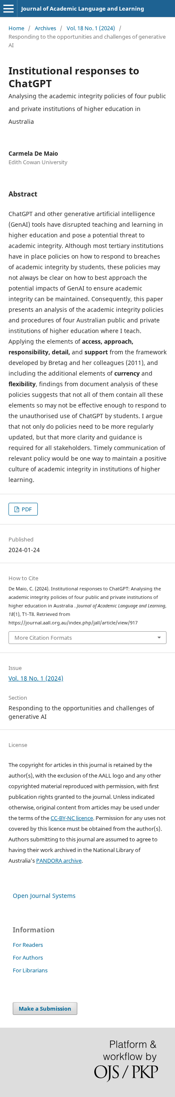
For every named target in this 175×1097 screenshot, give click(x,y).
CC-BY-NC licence (72, 818)
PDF (26, 509)
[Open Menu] (8, 8)
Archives (45, 28)
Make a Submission (45, 1008)
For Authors (28, 957)
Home (16, 28)
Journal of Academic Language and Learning (82, 8)
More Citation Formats (43, 637)
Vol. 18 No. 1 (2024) (91, 28)
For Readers (28, 945)
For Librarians (30, 970)
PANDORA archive (59, 860)
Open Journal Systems (44, 896)
